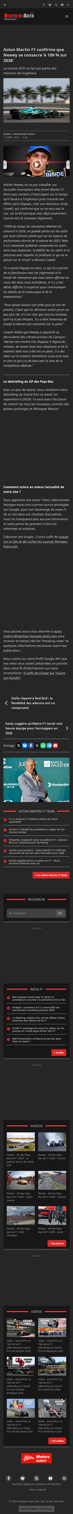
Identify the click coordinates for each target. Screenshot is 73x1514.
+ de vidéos (57, 1440)
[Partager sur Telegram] (49, 745)
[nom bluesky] (50, 5)
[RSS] (68, 5)
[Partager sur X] (18, 745)
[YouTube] (62, 5)
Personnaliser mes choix (36, 1509)
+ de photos (57, 1243)
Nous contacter (38, 1489)
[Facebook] (44, 5)
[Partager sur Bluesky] (25, 745)
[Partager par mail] (55, 745)
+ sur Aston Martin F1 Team (51, 875)
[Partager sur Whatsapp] (43, 745)
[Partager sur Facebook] (31, 745)
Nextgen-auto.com (28, 1501)
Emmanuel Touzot (24, 134)
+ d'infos (59, 1052)
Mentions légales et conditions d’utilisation (36, 1484)
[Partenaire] (36, 1458)
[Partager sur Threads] (37, 745)
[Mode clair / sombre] (5, 5)
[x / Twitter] (56, 5)
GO (60, 913)
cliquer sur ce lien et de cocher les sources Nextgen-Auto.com (36, 541)
